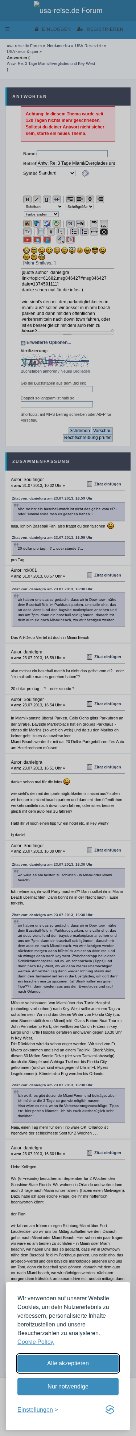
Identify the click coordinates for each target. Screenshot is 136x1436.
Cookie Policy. (35, 1341)
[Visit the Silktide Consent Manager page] (110, 1410)
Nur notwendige (68, 1386)
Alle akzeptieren (68, 1363)
